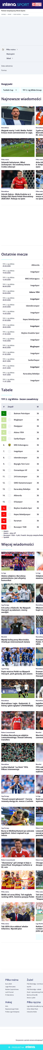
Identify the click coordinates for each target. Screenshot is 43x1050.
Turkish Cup (8, 90)
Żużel (30, 979)
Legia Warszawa (10, 987)
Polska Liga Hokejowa (12, 1012)
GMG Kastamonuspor (23, 483)
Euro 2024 (8, 984)
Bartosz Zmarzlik (32, 995)
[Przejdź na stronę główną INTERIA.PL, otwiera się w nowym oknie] (9, 4)
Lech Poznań (9, 992)
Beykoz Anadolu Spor (23, 508)
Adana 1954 (19, 432)
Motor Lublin (31, 998)
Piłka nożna (17, 14)
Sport (9, 14)
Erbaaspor (18, 502)
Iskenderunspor (20, 457)
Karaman (18, 521)
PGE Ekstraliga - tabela (34, 989)
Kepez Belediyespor (22, 514)
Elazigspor (18, 426)
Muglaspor (18, 420)
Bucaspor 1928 (20, 527)
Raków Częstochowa (12, 989)
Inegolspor (18, 451)
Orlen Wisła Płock (32, 1009)
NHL (6, 1006)
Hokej (8, 1002)
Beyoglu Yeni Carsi (21, 464)
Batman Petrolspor (22, 413)
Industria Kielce (32, 1012)
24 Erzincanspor (20, 476)
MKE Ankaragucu (21, 445)
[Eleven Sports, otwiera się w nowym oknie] (37, 4)
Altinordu (18, 495)
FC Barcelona (9, 995)
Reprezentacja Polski (11, 1009)
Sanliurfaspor (19, 439)
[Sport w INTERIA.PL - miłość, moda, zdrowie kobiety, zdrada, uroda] (23, 4)
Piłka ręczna (34, 1002)
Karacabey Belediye (22, 489)
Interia (3, 14)
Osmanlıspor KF (20, 470)
